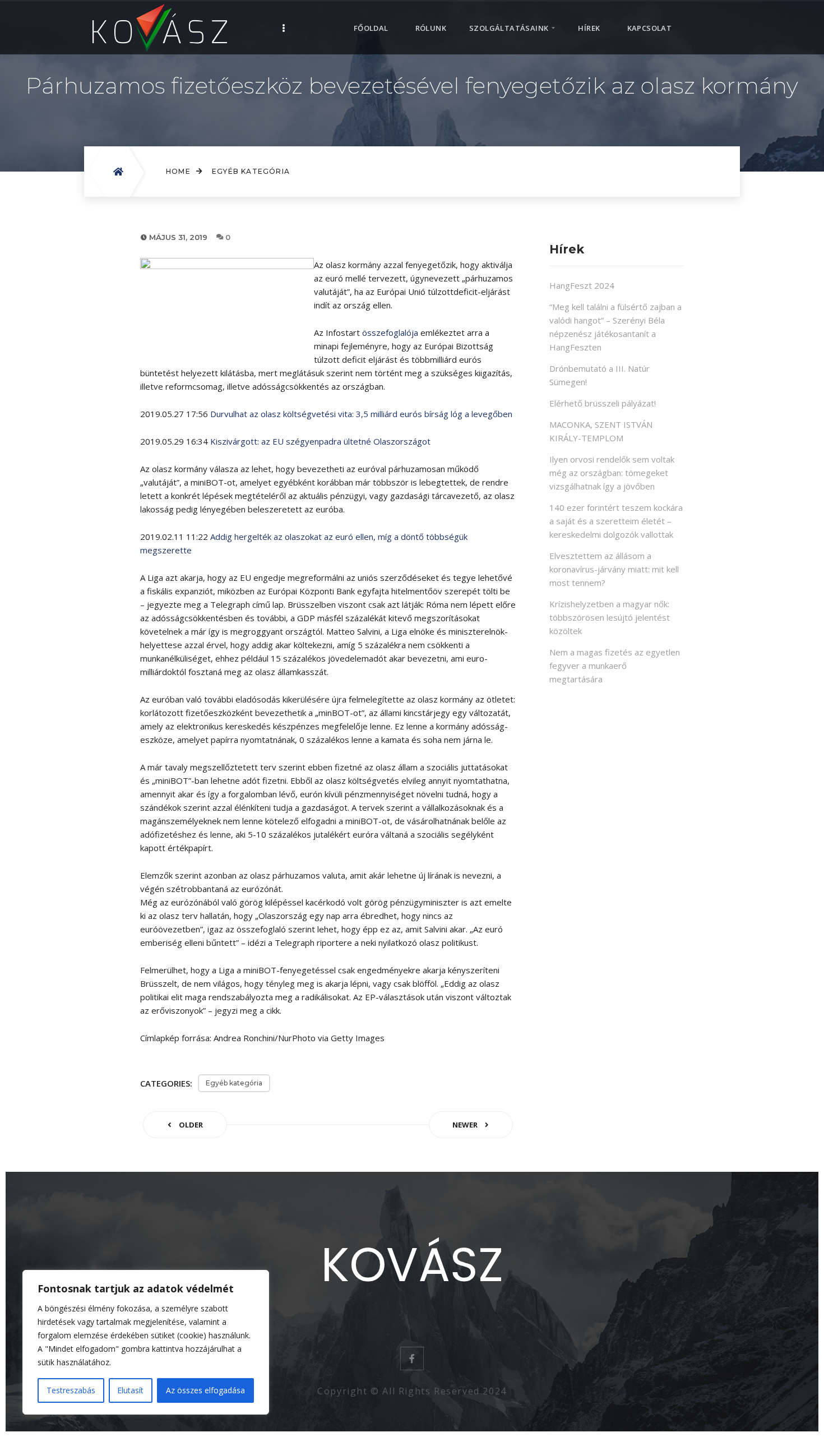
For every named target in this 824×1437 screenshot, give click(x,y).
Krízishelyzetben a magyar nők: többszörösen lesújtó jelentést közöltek (609, 617)
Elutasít (130, 1390)
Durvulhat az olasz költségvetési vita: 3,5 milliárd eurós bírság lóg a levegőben (361, 413)
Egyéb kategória (251, 171)
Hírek (589, 28)
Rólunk (430, 28)
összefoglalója (390, 332)
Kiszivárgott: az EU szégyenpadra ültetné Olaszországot (320, 441)
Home (178, 171)
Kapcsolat (649, 28)
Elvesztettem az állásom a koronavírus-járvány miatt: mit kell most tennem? (614, 569)
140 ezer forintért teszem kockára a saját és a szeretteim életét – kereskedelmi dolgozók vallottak (616, 521)
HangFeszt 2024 (581, 285)
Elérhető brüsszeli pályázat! (602, 403)
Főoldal (371, 28)
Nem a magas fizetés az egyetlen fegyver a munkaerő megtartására (614, 665)
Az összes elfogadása (205, 1390)
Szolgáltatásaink (509, 28)
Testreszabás (71, 1390)
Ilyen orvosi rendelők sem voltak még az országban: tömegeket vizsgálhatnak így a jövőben (611, 473)
